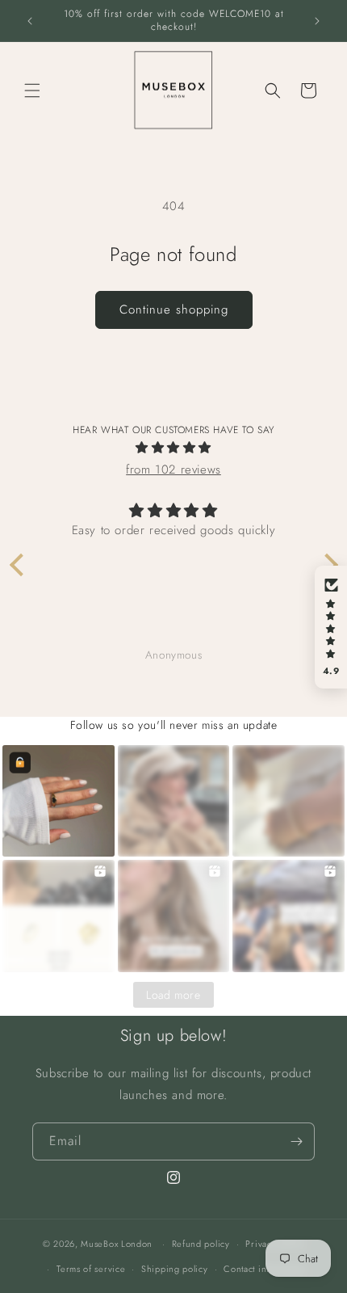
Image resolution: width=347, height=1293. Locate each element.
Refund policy (201, 1243)
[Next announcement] (317, 21)
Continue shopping (173, 309)
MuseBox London (117, 1243)
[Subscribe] (296, 1141)
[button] (32, 90)
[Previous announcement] (30, 21)
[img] (174, 447)
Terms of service (90, 1268)
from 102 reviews (173, 469)
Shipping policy (174, 1268)
